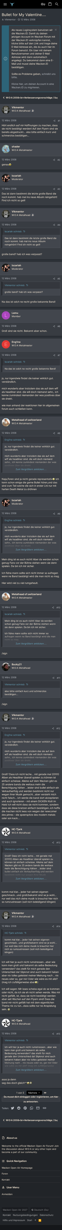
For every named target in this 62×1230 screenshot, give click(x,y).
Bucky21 (17, 664)
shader (16, 146)
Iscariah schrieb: (13, 231)
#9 (59, 513)
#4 (59, 224)
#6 (59, 326)
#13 (58, 842)
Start (29, 1220)
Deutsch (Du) (41, 1209)
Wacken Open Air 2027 (15, 1209)
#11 (58, 677)
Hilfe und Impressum (14, 1220)
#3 (59, 189)
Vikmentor (10, 19)
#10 (58, 607)
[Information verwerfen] (55, 30)
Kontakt (6, 1179)
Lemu (15, 312)
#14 (58, 926)
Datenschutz (46, 1215)
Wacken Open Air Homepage (17, 1167)
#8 (59, 433)
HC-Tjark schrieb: (14, 933)
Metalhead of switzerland (27, 419)
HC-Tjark (17, 829)
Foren (5, 1173)
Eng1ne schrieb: (13, 439)
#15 (58, 1033)
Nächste (33, 1092)
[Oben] (35, 1220)
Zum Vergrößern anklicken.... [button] (31, 469)
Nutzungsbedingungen (25, 1215)
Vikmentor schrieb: (15, 285)
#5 (59, 278)
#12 (58, 728)
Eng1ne (16, 341)
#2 (59, 159)
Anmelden (7, 1194)
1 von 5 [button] (20, 1092)
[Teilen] (54, 120)
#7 (59, 355)
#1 (59, 120)
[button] (5, 4)
